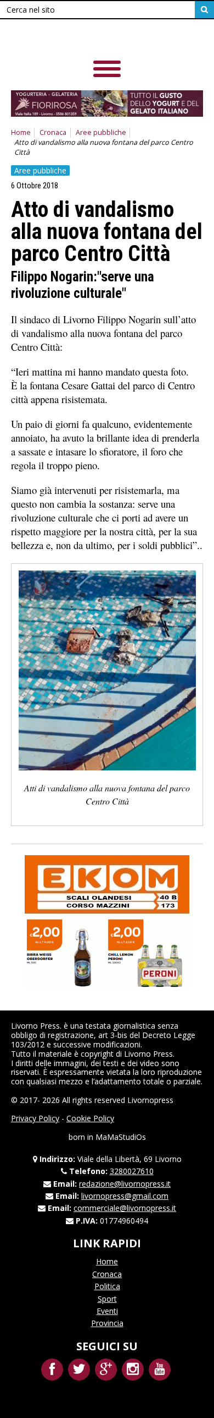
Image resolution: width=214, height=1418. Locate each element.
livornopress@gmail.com (124, 1196)
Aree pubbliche (101, 132)
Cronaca (53, 132)
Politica (107, 1286)
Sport (107, 1299)
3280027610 (132, 1171)
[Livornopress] (87, 38)
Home (21, 132)
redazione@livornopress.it (125, 1183)
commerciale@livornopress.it (125, 1208)
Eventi (107, 1311)
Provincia (107, 1323)
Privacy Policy (35, 1118)
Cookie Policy (90, 1118)
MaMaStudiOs (120, 1137)
